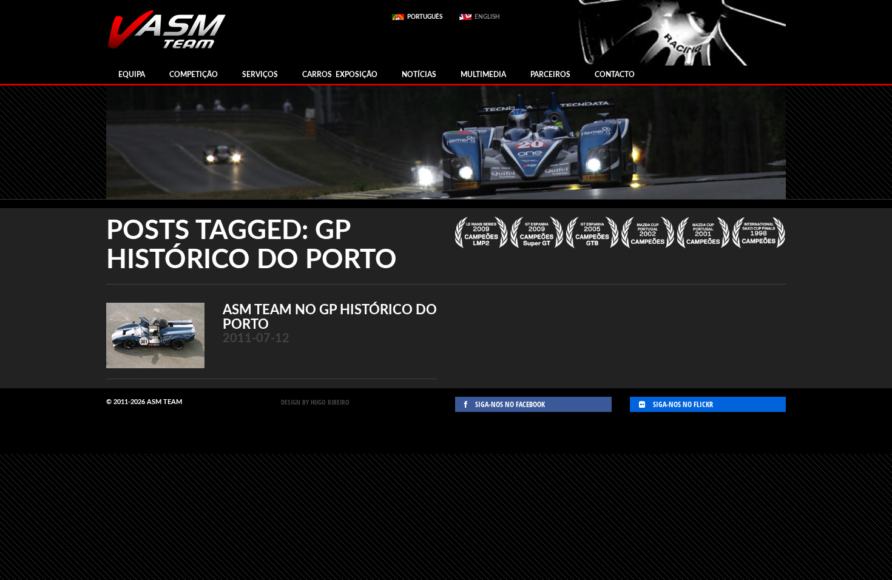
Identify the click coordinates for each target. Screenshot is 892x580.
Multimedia (483, 74)
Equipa (131, 74)
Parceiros (550, 74)
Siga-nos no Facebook (509, 404)
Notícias (419, 74)
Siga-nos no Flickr (682, 404)
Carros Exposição (339, 74)
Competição (193, 74)
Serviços (260, 74)
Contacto (615, 74)
